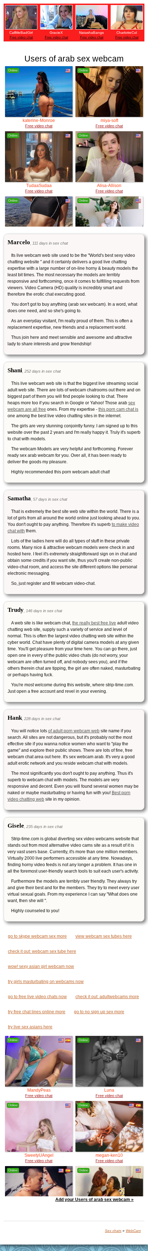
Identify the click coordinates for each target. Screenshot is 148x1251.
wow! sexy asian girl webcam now (41, 966)
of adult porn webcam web (74, 730)
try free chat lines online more (36, 1011)
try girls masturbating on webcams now (46, 981)
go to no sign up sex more (99, 1011)
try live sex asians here (30, 1026)
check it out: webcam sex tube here (42, 951)
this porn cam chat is (118, 409)
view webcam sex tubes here (103, 936)
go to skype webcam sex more (37, 936)
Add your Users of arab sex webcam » (94, 1199)
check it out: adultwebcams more (107, 996)
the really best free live (94, 623)
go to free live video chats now (37, 996)
